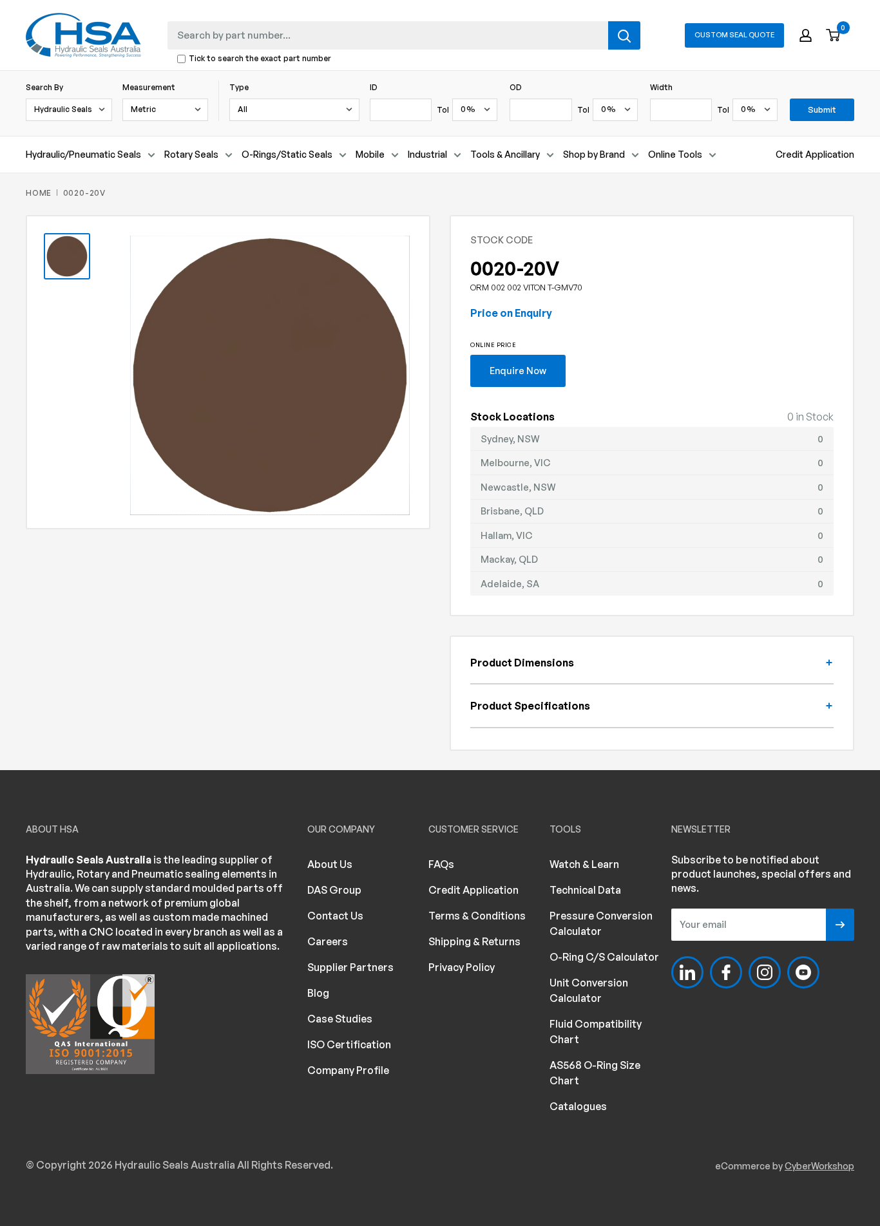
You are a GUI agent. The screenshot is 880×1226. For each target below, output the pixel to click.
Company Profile (348, 1070)
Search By (44, 87)
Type (239, 87)
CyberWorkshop (819, 1165)
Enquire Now (518, 370)
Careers (327, 941)
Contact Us (335, 915)
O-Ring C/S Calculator (604, 956)
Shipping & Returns (474, 941)
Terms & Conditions (477, 915)
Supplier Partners (350, 967)
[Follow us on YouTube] (803, 972)
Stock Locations (512, 416)
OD (516, 87)
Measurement (148, 87)
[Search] (624, 35)
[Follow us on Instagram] (765, 972)
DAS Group (334, 889)
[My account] (805, 35)
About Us (329, 864)
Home (39, 193)
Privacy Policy (461, 967)
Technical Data (585, 889)
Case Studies (339, 1018)
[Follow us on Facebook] (726, 972)
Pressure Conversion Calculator (601, 923)
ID (374, 87)
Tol (443, 110)
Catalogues (578, 1106)
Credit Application (815, 154)
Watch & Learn (584, 864)
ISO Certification (349, 1044)
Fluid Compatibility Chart (596, 1031)
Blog (318, 992)
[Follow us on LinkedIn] (687, 972)
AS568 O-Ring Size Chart (595, 1073)
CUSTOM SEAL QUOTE (734, 34)
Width (661, 87)
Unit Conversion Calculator (589, 990)
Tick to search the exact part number (260, 59)
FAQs (441, 864)
